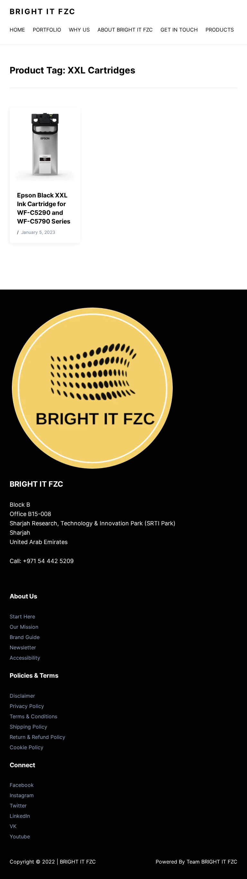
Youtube (20, 836)
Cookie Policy (26, 747)
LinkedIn (20, 816)
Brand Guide (25, 637)
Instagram (22, 795)
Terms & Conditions (33, 716)
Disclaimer (22, 696)
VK (13, 826)
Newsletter (23, 647)
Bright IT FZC (43, 11)
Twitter (18, 805)
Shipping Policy (28, 726)
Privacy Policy (27, 706)
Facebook (22, 785)
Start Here (22, 616)
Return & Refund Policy (37, 737)
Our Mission (24, 627)
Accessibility (25, 657)
